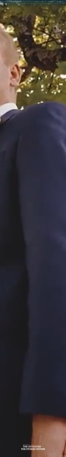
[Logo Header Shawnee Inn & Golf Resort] (16, 2)
